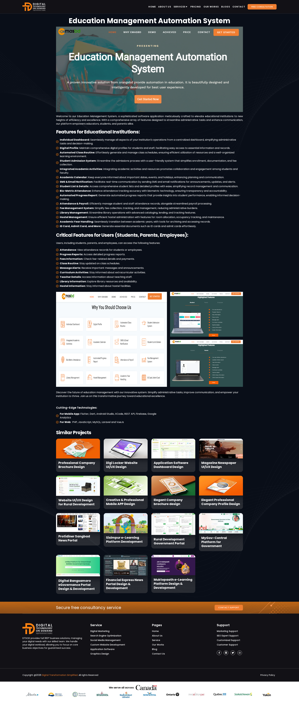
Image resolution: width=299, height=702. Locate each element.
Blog (154, 649)
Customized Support (228, 640)
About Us (164, 6)
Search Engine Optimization (105, 635)
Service (156, 640)
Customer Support (227, 644)
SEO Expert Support (227, 635)
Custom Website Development (107, 644)
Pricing (195, 6)
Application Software (102, 649)
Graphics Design (99, 653)
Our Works (211, 6)
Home (152, 6)
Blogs (225, 6)
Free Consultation (262, 6)
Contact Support (228, 607)
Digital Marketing (99, 631)
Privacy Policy (267, 675)
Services (179, 6)
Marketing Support (227, 631)
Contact (239, 6)
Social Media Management (105, 640)
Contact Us (158, 653)
